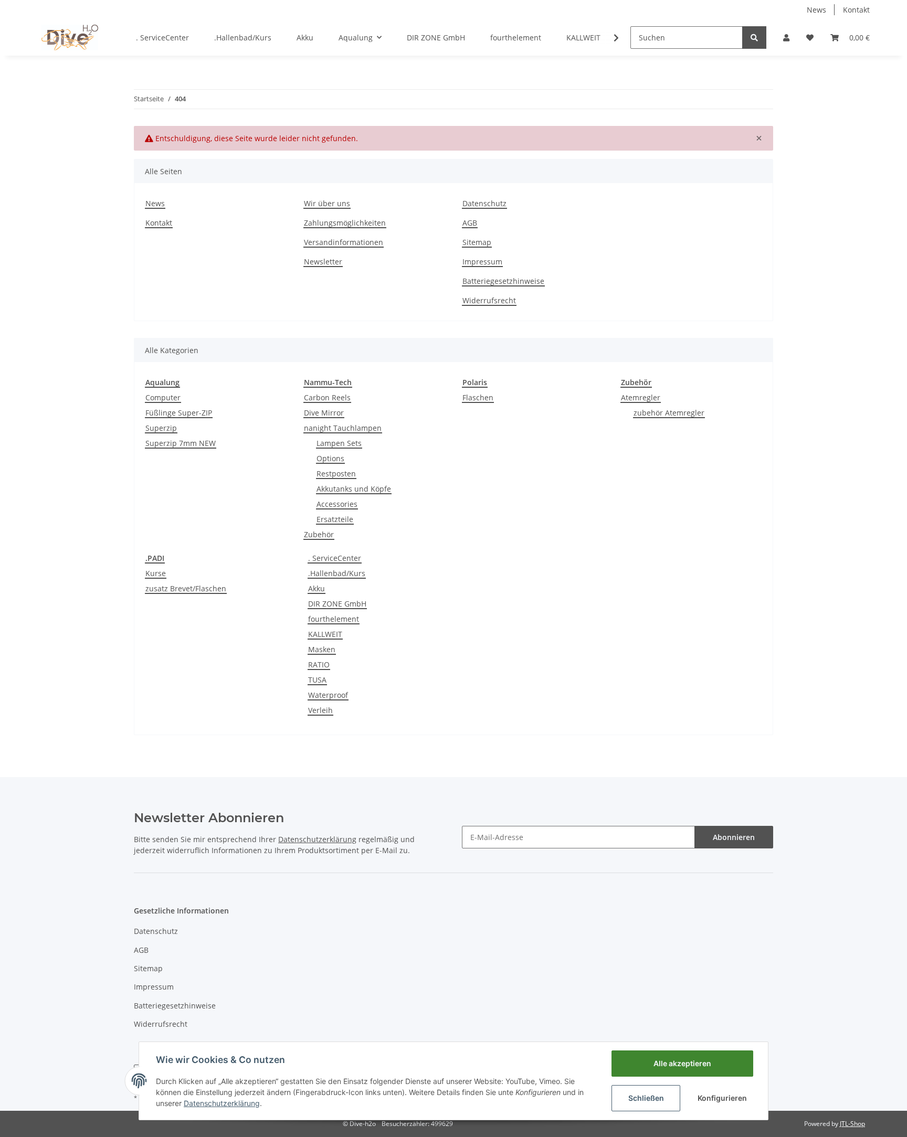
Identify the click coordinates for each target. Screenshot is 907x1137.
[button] (786, 37)
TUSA (317, 680)
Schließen (646, 1097)
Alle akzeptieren (682, 1063)
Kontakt (856, 10)
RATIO (319, 665)
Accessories (337, 504)
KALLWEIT (325, 634)
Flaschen (477, 397)
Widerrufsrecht (489, 300)
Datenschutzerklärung (222, 1103)
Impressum (482, 262)
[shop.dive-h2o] (69, 37)
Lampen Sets (339, 443)
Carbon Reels (327, 397)
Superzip (161, 428)
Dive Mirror (324, 413)
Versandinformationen (343, 242)
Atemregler (640, 397)
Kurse (155, 573)
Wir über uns (327, 203)
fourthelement (333, 619)
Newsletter (323, 262)
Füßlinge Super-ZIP (178, 413)
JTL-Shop (852, 1123)
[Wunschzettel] (810, 37)
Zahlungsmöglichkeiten (345, 223)
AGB (469, 223)
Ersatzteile (335, 519)
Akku (316, 588)
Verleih (320, 710)
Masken (321, 649)
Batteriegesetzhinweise (503, 281)
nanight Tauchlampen (343, 428)
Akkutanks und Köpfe (354, 489)
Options (330, 458)
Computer (163, 397)
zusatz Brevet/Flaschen (185, 588)
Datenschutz (484, 203)
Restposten (336, 474)
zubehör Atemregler (669, 413)
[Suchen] (754, 37)
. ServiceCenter (334, 558)
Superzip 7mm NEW (180, 443)
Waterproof (328, 695)
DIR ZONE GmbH (337, 604)
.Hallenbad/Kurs (336, 573)
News (816, 10)
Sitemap (476, 242)
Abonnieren (734, 837)
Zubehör (319, 534)
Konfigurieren (722, 1097)
